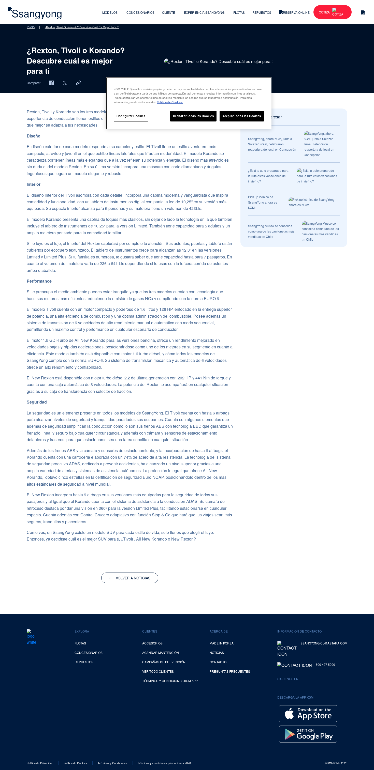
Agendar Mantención (160, 652)
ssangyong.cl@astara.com (323, 643)
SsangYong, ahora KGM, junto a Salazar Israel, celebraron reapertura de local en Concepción (272, 143)
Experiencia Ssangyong (204, 12)
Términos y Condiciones (112, 763)
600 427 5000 (325, 664)
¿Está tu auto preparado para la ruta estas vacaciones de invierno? (268, 175)
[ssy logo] (31, 637)
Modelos (110, 12)
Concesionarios (140, 12)
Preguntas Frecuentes (230, 671)
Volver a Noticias (133, 577)
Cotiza (324, 12)
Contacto (218, 662)
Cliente (168, 12)
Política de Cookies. (170, 102)
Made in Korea (222, 643)
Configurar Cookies (131, 116)
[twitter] (64, 83)
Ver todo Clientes (158, 671)
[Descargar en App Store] (308, 713)
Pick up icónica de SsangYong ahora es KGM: (262, 202)
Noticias (217, 652)
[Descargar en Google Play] (308, 733)
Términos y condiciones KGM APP (170, 681)
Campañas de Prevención (163, 662)
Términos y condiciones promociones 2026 (164, 763)
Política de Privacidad (40, 763)
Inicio (31, 26)
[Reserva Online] (294, 12)
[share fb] (51, 83)
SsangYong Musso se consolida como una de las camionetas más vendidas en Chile (271, 231)
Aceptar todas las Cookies (241, 116)
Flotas (239, 12)
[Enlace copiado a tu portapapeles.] (78, 83)
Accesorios (152, 643)
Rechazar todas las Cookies (193, 116)
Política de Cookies (75, 763)
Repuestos (261, 12)
